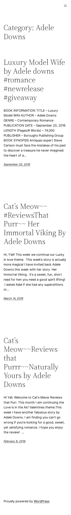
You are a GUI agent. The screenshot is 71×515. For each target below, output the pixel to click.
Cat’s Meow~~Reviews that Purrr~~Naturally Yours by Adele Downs (31, 362)
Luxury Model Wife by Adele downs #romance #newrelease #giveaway (34, 80)
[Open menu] (65, 6)
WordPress (41, 501)
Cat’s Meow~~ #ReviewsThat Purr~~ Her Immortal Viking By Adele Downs (35, 224)
